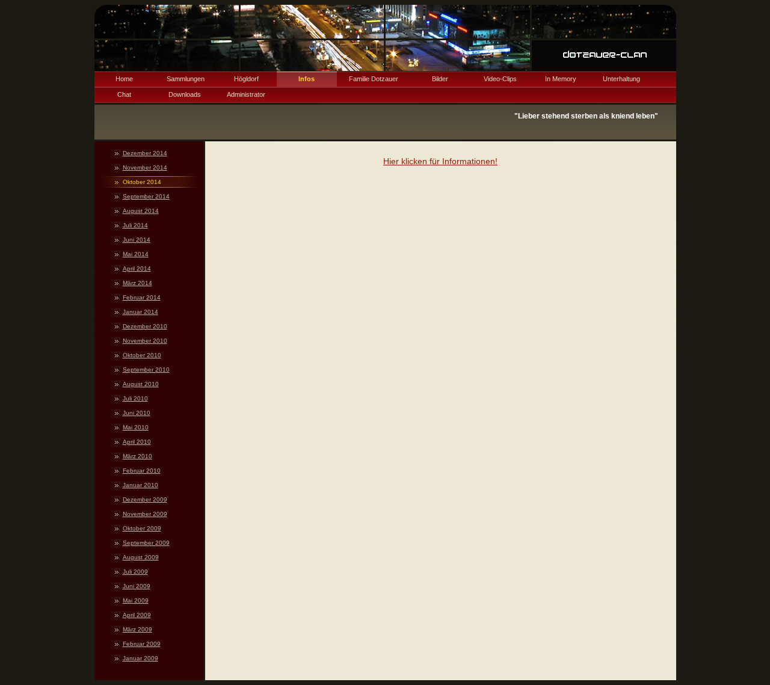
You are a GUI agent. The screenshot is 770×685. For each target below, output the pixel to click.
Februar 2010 (142, 470)
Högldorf (246, 78)
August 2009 (141, 557)
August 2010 (141, 384)
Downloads (184, 94)
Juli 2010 (135, 398)
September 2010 (146, 369)
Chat (124, 94)
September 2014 (146, 196)
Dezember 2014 (145, 153)
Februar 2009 (142, 643)
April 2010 (137, 441)
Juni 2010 (136, 413)
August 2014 (141, 210)
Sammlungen (186, 78)
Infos (306, 78)
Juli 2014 (135, 225)
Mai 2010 (136, 427)
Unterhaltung (621, 78)
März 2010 (137, 456)
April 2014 (137, 268)
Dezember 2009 (145, 499)
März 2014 (137, 283)
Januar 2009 (140, 658)
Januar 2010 (140, 485)
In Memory (560, 78)
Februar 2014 (142, 297)
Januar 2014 (140, 312)
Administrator (246, 94)
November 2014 (145, 167)
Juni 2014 (136, 239)
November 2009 (145, 514)
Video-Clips (500, 78)
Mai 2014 (136, 254)
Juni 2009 (136, 586)
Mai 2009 (136, 600)
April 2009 (137, 615)
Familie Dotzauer (373, 78)
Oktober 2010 (142, 355)
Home (124, 78)
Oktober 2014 (142, 182)
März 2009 (137, 629)
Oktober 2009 (142, 528)
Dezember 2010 (145, 326)
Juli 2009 (135, 571)
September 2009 (146, 542)
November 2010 (145, 340)
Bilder (440, 78)
